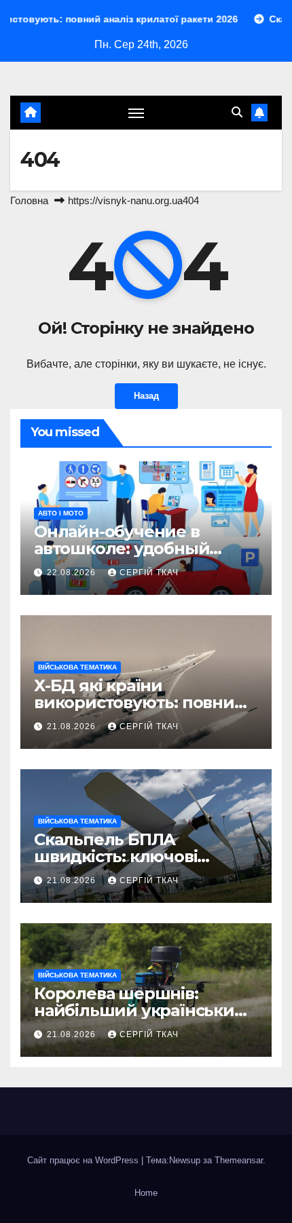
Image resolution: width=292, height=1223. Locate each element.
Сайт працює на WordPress (84, 1160)
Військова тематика (77, 667)
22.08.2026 (72, 572)
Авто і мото (61, 513)
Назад (146, 396)
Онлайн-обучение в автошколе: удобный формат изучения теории (142, 548)
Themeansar (239, 1160)
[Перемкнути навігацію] (136, 112)
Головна (29, 200)
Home (146, 1193)
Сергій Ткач (149, 572)
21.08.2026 (72, 726)
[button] (237, 112)
